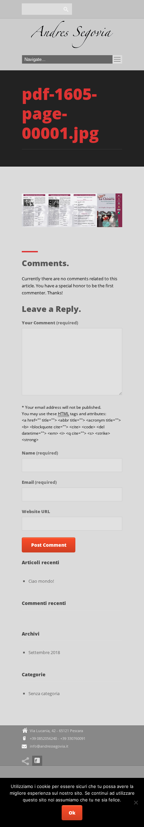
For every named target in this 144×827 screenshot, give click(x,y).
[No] (135, 802)
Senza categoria (44, 693)
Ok (72, 813)
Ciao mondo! (41, 581)
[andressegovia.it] (72, 36)
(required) (50, 323)
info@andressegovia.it (49, 746)
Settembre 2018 (44, 652)
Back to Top (124, 20)
